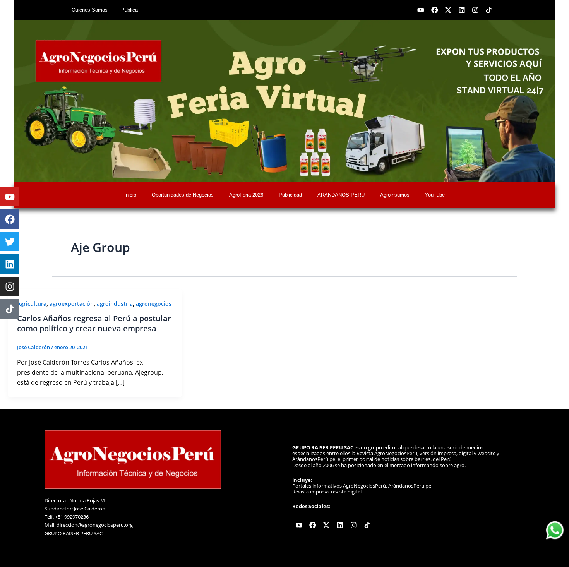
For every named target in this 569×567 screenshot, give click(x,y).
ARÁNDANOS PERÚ (341, 195)
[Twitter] (9, 241)
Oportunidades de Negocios (183, 195)
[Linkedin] (9, 264)
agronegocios (153, 303)
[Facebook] (9, 219)
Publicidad (290, 195)
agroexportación (72, 303)
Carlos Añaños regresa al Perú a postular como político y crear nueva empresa (94, 323)
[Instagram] (9, 286)
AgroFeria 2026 (246, 195)
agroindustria (115, 303)
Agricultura (31, 303)
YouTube (435, 195)
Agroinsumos (395, 195)
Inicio (130, 195)
